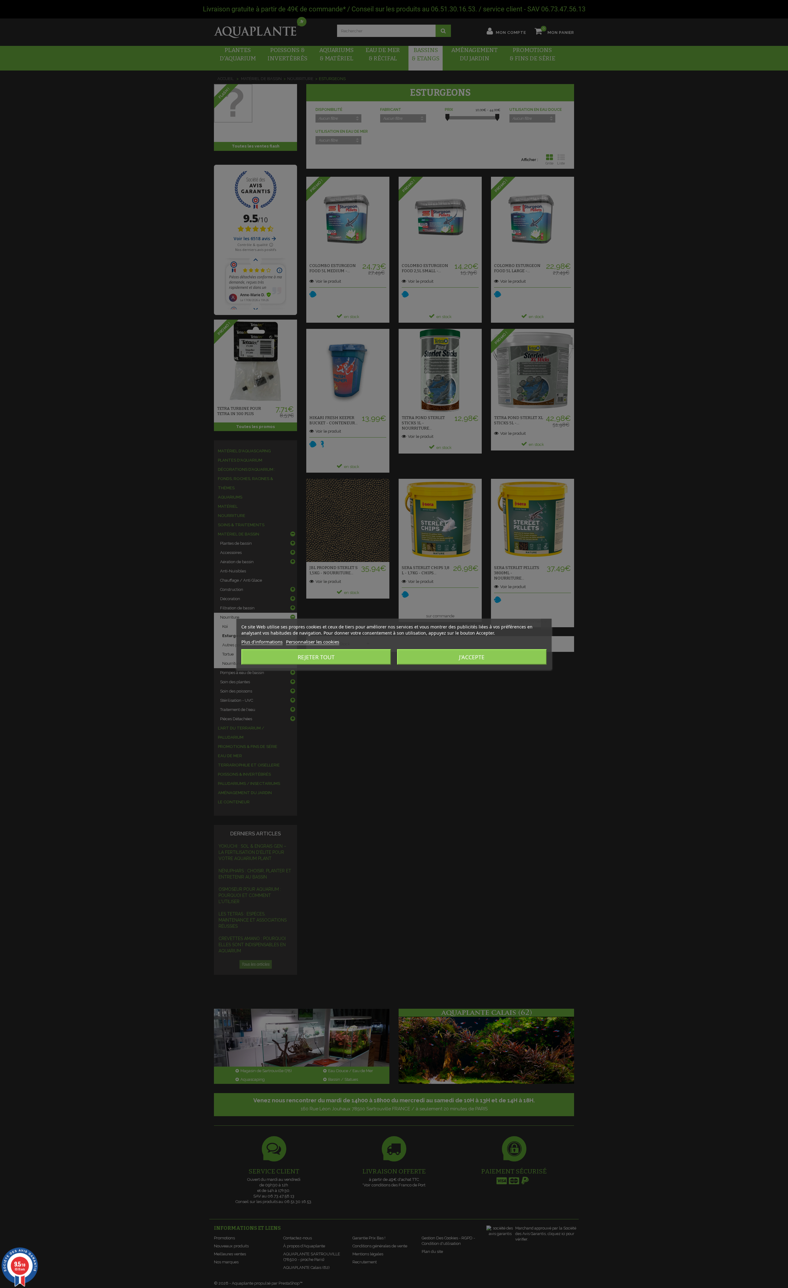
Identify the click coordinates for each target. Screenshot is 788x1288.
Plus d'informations (262, 641)
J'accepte (471, 656)
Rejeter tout (316, 656)
